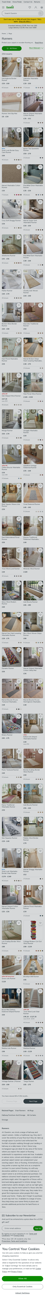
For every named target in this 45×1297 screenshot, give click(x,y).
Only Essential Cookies (23, 1286)
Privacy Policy (16, 1271)
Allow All (22, 1278)
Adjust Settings (22, 1293)
